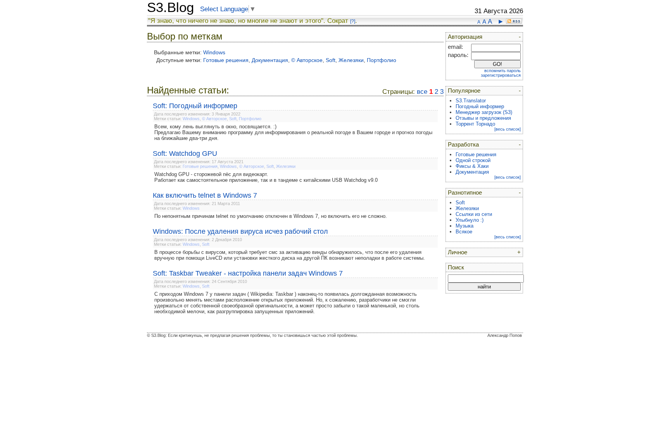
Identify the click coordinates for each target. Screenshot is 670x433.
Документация (270, 60)
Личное (457, 252)
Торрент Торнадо (475, 124)
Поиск (456, 267)
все (422, 91)
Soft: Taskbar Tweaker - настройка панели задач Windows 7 (248, 273)
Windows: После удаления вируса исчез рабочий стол (240, 231)
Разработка (463, 144)
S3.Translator (471, 101)
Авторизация (465, 37)
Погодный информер (480, 106)
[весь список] (507, 129)
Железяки (351, 60)
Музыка (464, 226)
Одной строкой (473, 160)
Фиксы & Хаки (472, 166)
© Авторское (307, 60)
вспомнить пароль (502, 70)
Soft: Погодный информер (195, 106)
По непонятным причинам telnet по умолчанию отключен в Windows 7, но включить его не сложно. (270, 216)
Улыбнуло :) (470, 220)
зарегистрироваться (501, 75)
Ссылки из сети (474, 214)
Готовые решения (226, 60)
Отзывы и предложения (483, 118)
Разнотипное (465, 193)
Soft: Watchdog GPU (185, 153)
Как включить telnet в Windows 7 (205, 195)
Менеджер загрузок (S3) (484, 112)
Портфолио (381, 60)
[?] (352, 21)
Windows (214, 52)
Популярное (464, 91)
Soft (330, 60)
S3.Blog (170, 7)
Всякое (464, 232)
